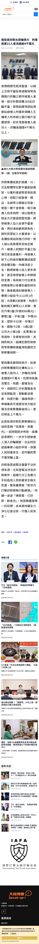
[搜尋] (36, 14)
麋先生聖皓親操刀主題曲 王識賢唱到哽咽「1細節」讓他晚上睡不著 (24, 826)
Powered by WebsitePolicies (10, 941)
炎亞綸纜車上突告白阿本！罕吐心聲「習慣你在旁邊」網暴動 (23, 816)
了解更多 (13, 933)
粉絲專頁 (25, 2)
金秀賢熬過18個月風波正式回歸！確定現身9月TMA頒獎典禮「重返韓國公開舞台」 (24, 796)
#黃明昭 (25, 532)
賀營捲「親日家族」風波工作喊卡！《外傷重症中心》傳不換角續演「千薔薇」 (23, 775)
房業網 (15, 2)
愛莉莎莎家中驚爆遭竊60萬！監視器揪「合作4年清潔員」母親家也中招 (24, 785)
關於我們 (4, 923)
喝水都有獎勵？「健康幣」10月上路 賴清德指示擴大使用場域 (19, 703)
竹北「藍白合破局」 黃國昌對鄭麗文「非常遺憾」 (17, 586)
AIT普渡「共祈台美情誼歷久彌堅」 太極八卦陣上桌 (19, 666)
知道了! (19, 938)
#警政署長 (17, 532)
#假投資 (9, 532)
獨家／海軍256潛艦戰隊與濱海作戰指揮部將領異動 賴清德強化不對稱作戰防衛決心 (19, 744)
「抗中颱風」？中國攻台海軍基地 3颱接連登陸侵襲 (18, 626)
